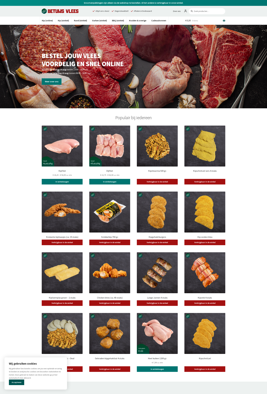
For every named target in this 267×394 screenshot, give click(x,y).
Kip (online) (47, 20)
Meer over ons (51, 81)
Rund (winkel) (80, 20)
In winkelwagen (62, 181)
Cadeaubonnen (158, 20)
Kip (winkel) (63, 20)
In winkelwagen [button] (157, 369)
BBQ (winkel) (118, 20)
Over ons (177, 11)
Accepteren (16, 382)
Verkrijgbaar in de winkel (157, 181)
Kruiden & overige (137, 20)
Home (47, 50)
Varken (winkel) (99, 20)
